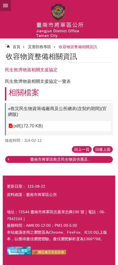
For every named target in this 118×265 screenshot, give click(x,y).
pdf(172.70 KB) (28, 126)
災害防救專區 (39, 47)
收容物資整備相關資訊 (78, 47)
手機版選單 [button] (5, 5)
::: (2, 41)
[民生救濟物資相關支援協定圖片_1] (19, 253)
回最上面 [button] (103, 149)
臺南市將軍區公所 (59, 19)
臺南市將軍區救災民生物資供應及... (60, 159)
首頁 (16, 47)
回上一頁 (81, 149)
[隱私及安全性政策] (49, 253)
